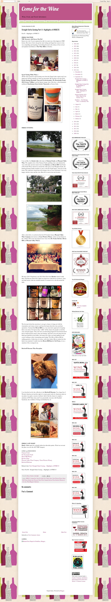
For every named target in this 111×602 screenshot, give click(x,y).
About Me (28, 21)
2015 (75, 70)
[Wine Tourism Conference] (80, 551)
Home (22, 21)
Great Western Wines (57, 478)
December (78, 72)
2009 (75, 133)
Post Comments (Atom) (34, 535)
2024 (75, 48)
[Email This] (43, 476)
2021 (75, 55)
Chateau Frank (26, 453)
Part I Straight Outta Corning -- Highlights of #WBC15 (44, 466)
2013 (75, 124)
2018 (75, 63)
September (78, 76)
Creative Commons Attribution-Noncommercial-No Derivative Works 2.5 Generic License (80, 579)
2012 (75, 126)
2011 (75, 128)
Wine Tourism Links (52, 21)
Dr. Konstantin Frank (27, 455)
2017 (75, 65)
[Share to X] (46, 476)
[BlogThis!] (44, 476)
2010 (75, 131)
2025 (75, 46)
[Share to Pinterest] (49, 476)
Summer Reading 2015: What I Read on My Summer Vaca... (81, 96)
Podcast (79, 21)
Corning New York (35, 478)
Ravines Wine (25, 458)
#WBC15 (28, 478)
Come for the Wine (40, 8)
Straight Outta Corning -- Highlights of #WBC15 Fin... (81, 80)
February (77, 116)
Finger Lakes (49, 478)
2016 (75, 67)
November (78, 74)
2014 (75, 121)
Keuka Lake (31, 480)
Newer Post (25, 532)
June (76, 107)
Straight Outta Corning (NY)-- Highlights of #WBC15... (81, 91)
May (76, 109)
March (77, 114)
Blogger (62, 591)
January (77, 118)
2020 (75, 58)
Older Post (63, 532)
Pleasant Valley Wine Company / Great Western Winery (37, 460)
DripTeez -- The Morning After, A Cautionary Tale (82, 100)
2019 (75, 60)
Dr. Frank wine (42, 478)
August (77, 104)
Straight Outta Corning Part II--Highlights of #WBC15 (82, 85)
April (76, 111)
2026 (75, 44)
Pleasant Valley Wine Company (41, 480)
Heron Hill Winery (27, 456)
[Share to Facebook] (48, 476)
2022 (75, 53)
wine (25, 482)
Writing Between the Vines (67, 21)
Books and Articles (39, 21)
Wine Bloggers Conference (33, 482)
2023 (75, 51)
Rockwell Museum (27, 462)
